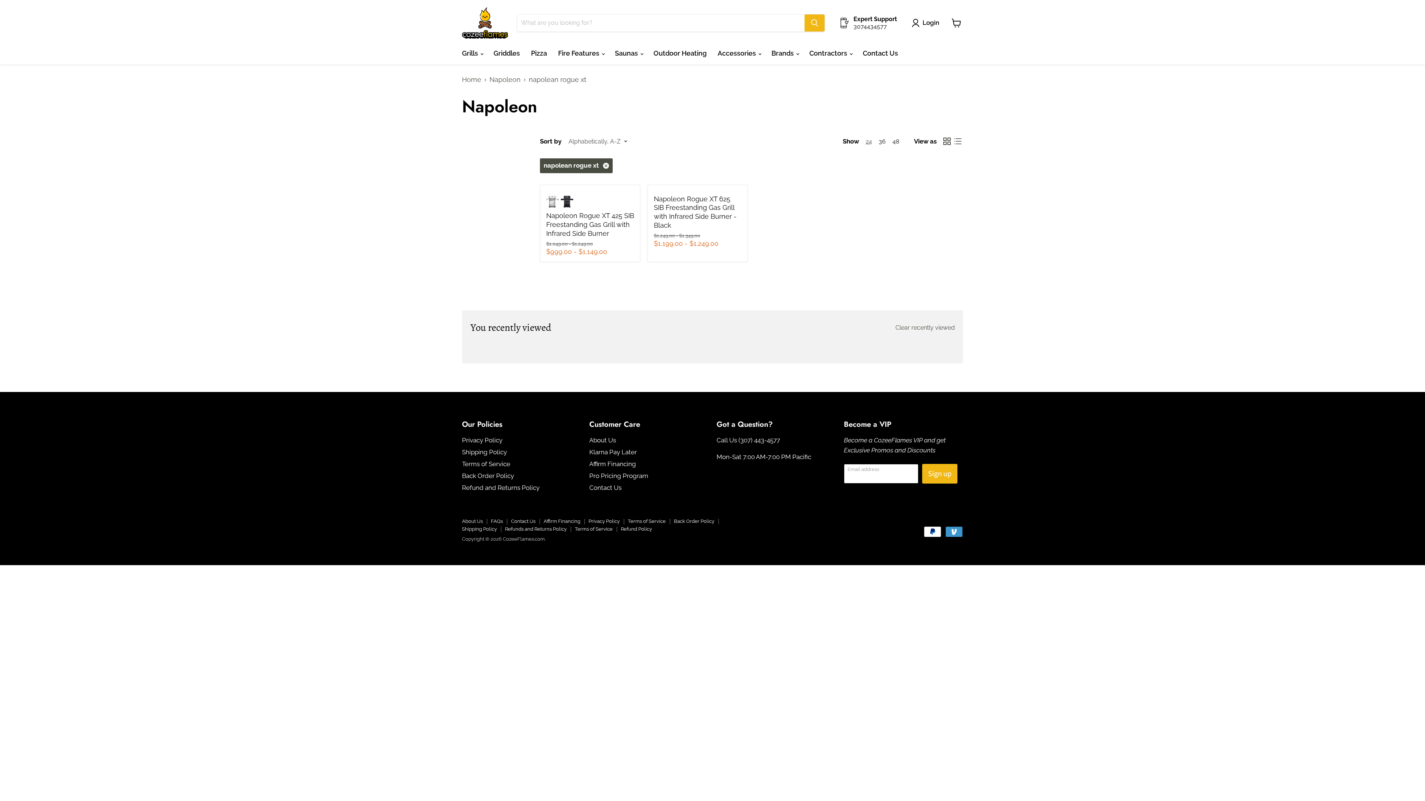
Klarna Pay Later (613, 452)
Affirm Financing (612, 464)
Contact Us (880, 53)
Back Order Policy (488, 475)
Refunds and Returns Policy (536, 529)
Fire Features (579, 53)
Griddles (507, 53)
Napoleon (505, 79)
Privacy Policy (482, 440)
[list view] (957, 141)
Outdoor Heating (680, 53)
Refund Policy (636, 529)
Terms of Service (486, 464)
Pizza (539, 53)
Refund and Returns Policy (501, 487)
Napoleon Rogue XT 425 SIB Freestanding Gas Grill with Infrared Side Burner (590, 224)
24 (869, 141)
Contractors (829, 53)
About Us (602, 440)
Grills (470, 53)
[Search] (815, 23)
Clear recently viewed (925, 327)
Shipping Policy (484, 452)
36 (882, 141)
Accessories (737, 53)
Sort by (550, 141)
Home (471, 79)
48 (895, 141)
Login (931, 22)
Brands (783, 53)
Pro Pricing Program (618, 475)
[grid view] (946, 141)
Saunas (627, 53)
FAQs (497, 521)
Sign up (939, 473)
